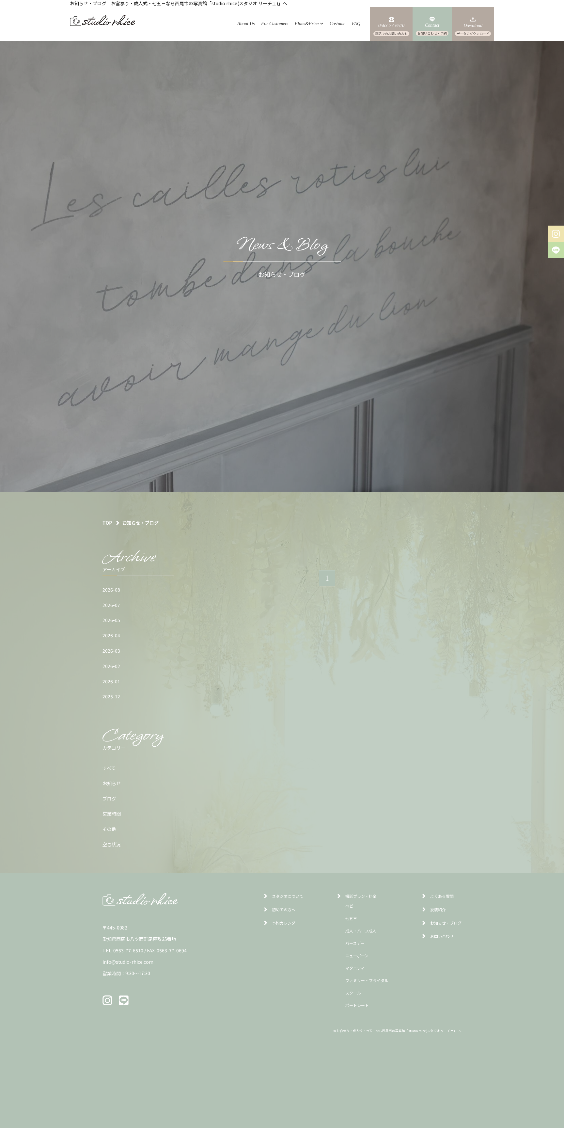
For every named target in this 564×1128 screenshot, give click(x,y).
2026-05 (111, 620)
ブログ (109, 798)
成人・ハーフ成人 (360, 930)
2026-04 (111, 635)
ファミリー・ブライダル (366, 980)
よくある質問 (442, 896)
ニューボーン (356, 955)
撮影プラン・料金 (361, 896)
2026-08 (111, 589)
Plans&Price (307, 23)
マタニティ (355, 968)
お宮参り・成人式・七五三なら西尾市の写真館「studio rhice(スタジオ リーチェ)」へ (399, 1030)
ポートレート (357, 1005)
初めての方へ (283, 909)
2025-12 (111, 696)
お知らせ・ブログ (446, 923)
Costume (337, 23)
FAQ (356, 23)
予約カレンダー (285, 923)
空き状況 (111, 844)
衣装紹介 (438, 909)
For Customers (274, 23)
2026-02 (111, 666)
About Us (246, 23)
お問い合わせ (442, 936)
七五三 (351, 918)
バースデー (355, 943)
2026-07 (111, 605)
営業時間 (111, 813)
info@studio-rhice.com (127, 962)
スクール (353, 992)
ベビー (351, 906)
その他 (109, 829)
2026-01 (111, 681)
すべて (109, 768)
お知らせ (111, 783)
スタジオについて (287, 896)
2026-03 (111, 650)
